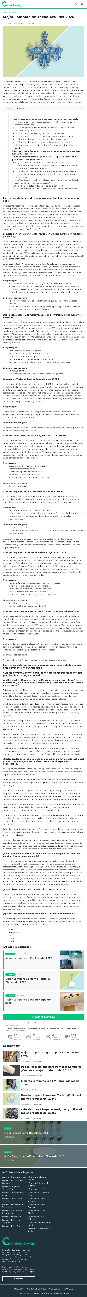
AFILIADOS (19, 1289)
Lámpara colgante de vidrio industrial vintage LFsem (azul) (43, 142)
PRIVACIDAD (67, 1289)
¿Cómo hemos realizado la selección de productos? (37, 186)
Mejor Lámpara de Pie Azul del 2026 (28, 958)
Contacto (18, 1279)
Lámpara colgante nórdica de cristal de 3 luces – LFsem (41, 139)
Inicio (5, 12)
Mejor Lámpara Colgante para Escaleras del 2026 (50, 1054)
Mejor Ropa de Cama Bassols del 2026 (26, 1133)
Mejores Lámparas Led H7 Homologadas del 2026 (50, 1082)
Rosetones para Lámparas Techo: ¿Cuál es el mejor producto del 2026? (51, 1097)
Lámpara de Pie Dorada (12, 1226)
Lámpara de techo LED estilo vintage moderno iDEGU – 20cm (44, 136)
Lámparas (12, 12)
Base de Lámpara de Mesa (14, 1177)
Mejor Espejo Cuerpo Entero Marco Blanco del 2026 (34, 1156)
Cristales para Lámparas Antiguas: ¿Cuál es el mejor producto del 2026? (51, 1111)
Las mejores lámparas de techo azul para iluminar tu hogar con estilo (45, 119)
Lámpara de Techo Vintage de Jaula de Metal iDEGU (40, 133)
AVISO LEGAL (54, 1289)
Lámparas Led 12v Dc (37, 1189)
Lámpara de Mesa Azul (12, 1217)
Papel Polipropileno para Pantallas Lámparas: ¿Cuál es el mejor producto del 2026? (51, 1068)
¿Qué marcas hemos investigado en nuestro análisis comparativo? (46, 189)
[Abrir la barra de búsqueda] (76, 4)
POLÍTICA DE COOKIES (36, 1289)
